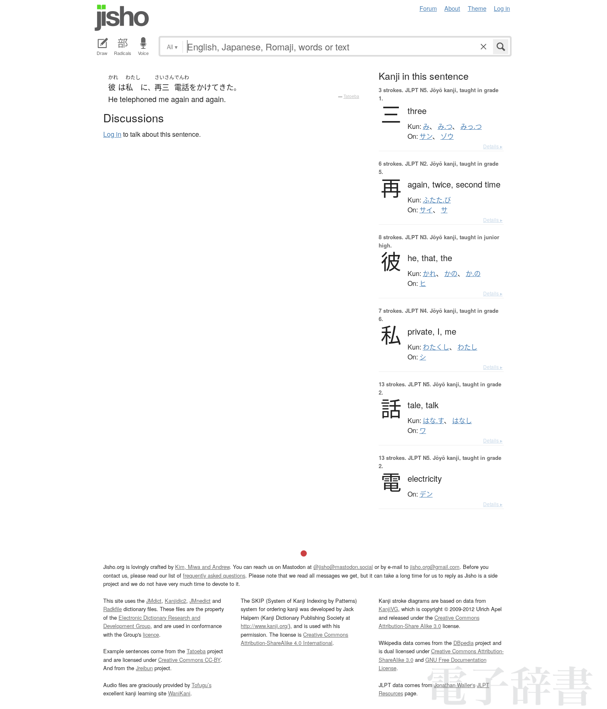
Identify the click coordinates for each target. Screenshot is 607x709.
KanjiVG (388, 609)
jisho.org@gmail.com (435, 567)
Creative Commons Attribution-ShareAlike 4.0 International (294, 638)
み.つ (445, 126)
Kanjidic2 (175, 600)
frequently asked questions (214, 575)
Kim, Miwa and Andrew (202, 567)
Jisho (122, 18)
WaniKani (179, 693)
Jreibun (144, 668)
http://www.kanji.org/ (265, 626)
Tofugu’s (201, 685)
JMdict (153, 600)
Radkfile (112, 609)
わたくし (436, 347)
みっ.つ (471, 126)
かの (451, 273)
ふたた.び (437, 200)
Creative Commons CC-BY (189, 660)
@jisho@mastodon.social (343, 567)
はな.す (433, 420)
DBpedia (463, 643)
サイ (426, 209)
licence (151, 634)
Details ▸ (493, 146)
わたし (467, 347)
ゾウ (447, 136)
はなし (462, 420)
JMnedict (200, 600)
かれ (429, 273)
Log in (502, 8)
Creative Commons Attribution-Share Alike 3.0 (429, 622)
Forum (428, 8)
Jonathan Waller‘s (454, 685)
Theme (477, 8)
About (452, 8)
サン (426, 136)
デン (426, 494)
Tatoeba (351, 96)
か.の (473, 273)
